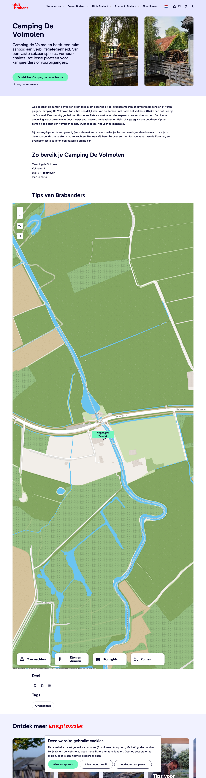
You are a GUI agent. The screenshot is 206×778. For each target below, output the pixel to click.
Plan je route (39, 177)
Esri (27, 668)
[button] (103, 436)
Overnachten (43, 705)
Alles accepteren (63, 764)
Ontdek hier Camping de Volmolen (38, 77)
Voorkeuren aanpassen (133, 764)
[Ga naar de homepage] (22, 6)
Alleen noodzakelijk (96, 764)
